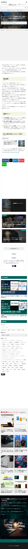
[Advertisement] (14, 45)
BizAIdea (17, 545)
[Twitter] (11, 160)
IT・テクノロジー (10, 23)
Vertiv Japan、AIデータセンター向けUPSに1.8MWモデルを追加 (7, 451)
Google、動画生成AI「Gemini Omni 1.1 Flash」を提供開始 (20, 491)
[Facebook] (5, 160)
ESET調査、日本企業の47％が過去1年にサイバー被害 (21, 451)
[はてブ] (15, 160)
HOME (3, 29)
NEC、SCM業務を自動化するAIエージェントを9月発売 (21, 471)
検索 (3, 374)
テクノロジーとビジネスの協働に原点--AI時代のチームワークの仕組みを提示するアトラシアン (10, 143)
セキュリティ (12, 10)
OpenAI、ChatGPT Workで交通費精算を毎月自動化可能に (7, 491)
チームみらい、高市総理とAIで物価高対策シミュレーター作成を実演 (7, 431)
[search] (25, 8)
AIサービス (4, 23)
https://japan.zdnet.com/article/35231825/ (10, 152)
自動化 (8, 10)
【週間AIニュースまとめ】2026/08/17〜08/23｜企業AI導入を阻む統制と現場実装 (14, 316)
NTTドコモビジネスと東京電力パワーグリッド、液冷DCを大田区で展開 (7, 472)
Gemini (21, 10)
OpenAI (14, 23)
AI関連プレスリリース (22, 4)
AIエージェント (3, 10)
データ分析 (17, 10)
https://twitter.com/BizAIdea (7, 512)
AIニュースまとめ (4, 4)
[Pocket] (21, 160)
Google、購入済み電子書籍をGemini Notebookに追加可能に (21, 430)
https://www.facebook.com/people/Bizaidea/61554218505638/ (16, 514)
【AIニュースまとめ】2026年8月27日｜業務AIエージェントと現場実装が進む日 (14, 296)
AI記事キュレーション (12, 4)
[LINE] (4, 164)
